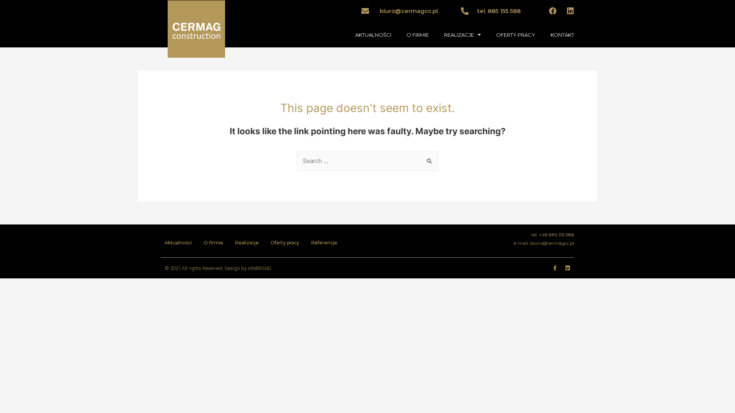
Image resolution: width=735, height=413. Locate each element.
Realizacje (247, 243)
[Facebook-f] (554, 268)
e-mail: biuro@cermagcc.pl (544, 243)
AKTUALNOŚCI (373, 35)
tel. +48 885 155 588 (552, 234)
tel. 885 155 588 (499, 11)
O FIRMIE (418, 35)
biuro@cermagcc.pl (409, 11)
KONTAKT (562, 35)
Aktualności (178, 243)
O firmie (213, 243)
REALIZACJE (459, 35)
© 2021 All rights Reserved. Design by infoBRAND (218, 268)
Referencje (324, 243)
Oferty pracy (285, 243)
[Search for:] (367, 160)
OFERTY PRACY (515, 35)
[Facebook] (553, 11)
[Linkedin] (570, 11)
